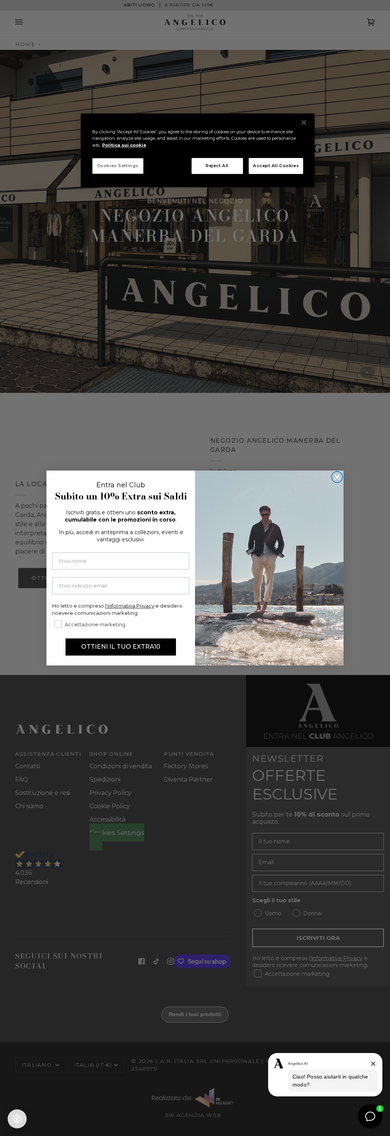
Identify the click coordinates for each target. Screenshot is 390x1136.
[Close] (304, 122)
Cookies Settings (118, 165)
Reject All (217, 165)
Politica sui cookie (124, 145)
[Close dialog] (337, 477)
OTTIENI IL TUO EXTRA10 (120, 646)
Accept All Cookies (276, 165)
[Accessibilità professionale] (17, 1118)
